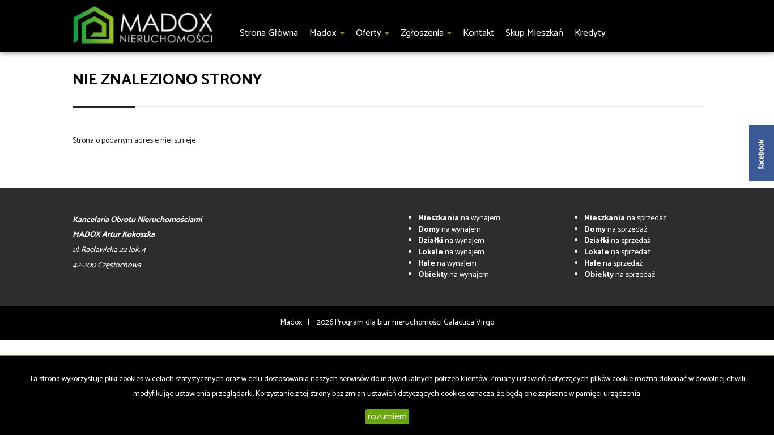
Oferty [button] (370, 33)
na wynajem (459, 218)
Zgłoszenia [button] (423, 33)
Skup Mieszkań (534, 33)
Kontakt (478, 33)
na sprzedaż (625, 218)
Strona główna (269, 33)
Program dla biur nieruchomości (389, 322)
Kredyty (590, 33)
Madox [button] (324, 33)
